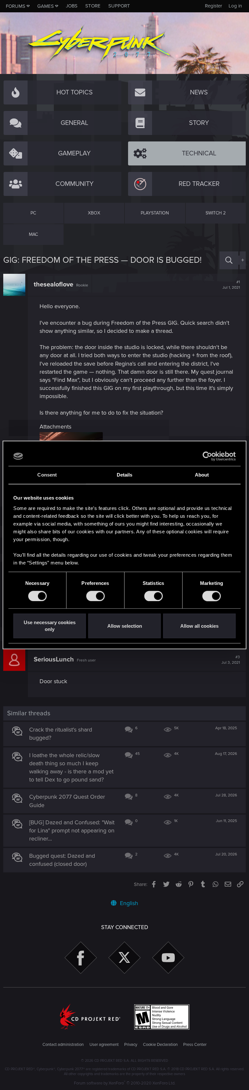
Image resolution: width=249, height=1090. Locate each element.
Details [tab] (125, 475)
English (128, 903)
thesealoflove (53, 284)
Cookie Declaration (160, 1044)
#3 (230, 660)
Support (119, 6)
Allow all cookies (199, 626)
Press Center (195, 1044)
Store (93, 6)
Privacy (130, 1044)
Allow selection (124, 626)
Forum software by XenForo (124, 1083)
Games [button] (45, 6)
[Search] (228, 260)
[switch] (95, 596)
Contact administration (63, 1044)
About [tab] (202, 475)
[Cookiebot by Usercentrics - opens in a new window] (207, 456)
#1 (231, 285)
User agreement (104, 1044)
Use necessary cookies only (50, 626)
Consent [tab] (47, 475)
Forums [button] (15, 6)
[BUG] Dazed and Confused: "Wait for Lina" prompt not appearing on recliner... (71, 830)
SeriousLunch (54, 659)
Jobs (71, 6)
